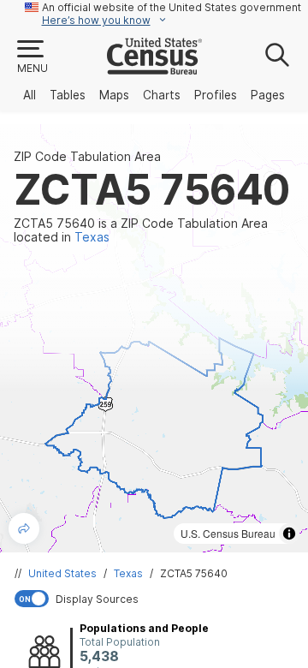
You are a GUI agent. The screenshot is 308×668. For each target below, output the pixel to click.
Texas (128, 573)
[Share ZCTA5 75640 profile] (24, 528)
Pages (268, 95)
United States (62, 573)
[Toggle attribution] (289, 533)
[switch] (157, 598)
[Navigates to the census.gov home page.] (154, 68)
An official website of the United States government (171, 7)
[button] (31, 57)
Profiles (215, 95)
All (29, 95)
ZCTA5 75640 (194, 573)
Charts (162, 95)
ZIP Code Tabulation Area (87, 157)
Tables (68, 95)
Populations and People (144, 628)
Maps (114, 95)
